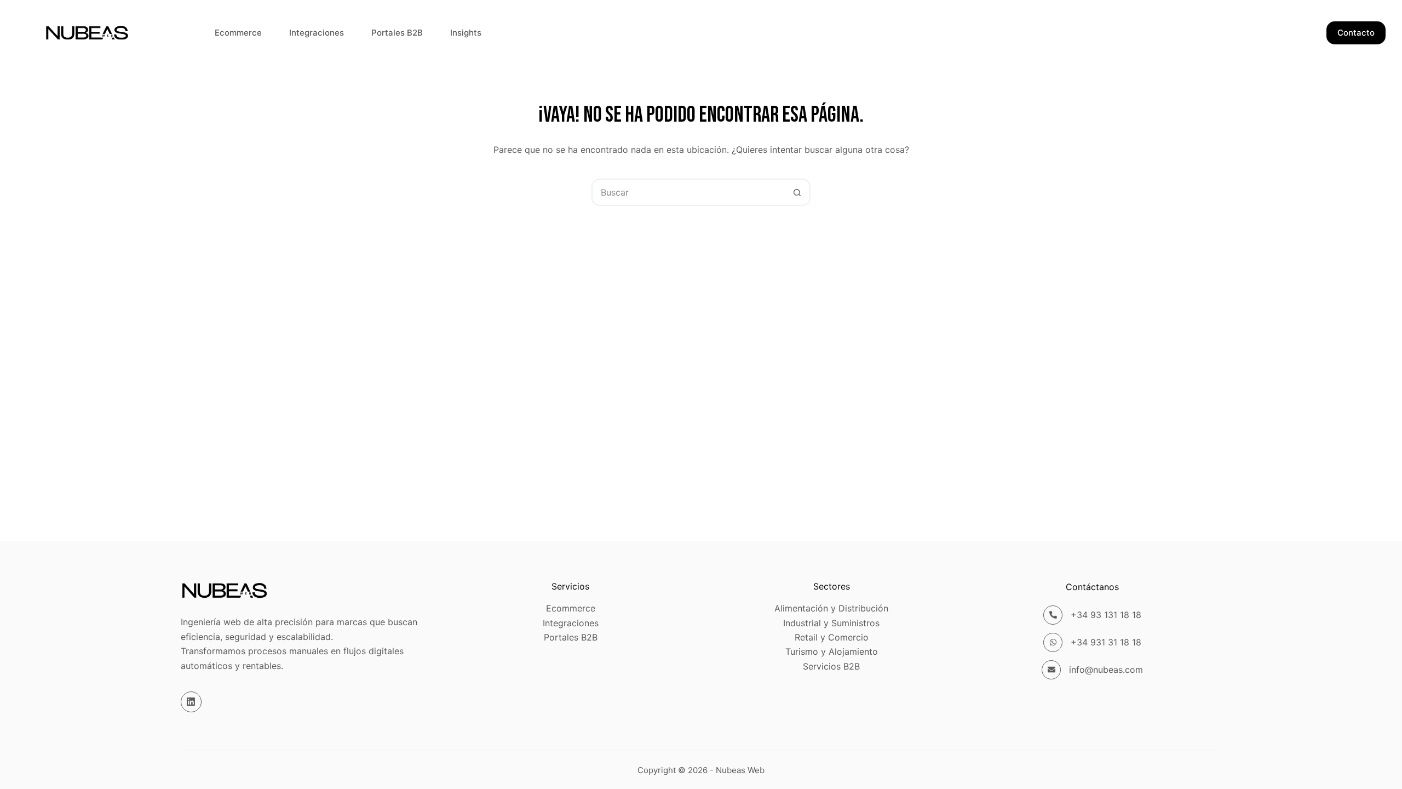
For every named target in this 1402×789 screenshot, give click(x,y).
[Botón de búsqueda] (796, 192)
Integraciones (316, 32)
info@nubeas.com (1106, 669)
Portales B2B (397, 32)
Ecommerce (238, 32)
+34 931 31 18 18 (1106, 642)
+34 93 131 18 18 (1106, 614)
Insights (465, 32)
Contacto (1356, 32)
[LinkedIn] (191, 701)
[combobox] (688, 192)
